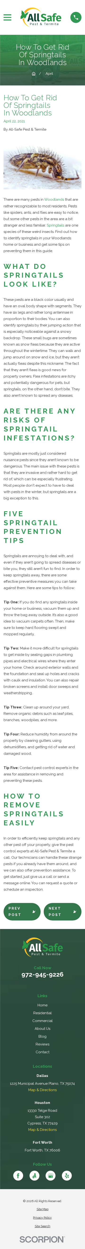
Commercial (42, 1021)
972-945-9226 (42, 974)
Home (42, 1005)
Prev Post (14, 911)
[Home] (41, 17)
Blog (42, 1036)
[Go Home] (33, 74)
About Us (42, 1029)
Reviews (42, 1044)
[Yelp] (67, 1176)
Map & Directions (42, 1090)
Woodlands (54, 199)
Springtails (55, 225)
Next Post (55, 911)
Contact (42, 1052)
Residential (42, 1013)
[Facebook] (18, 1176)
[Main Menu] (7, 17)
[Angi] (34, 1176)
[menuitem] (42, 1209)
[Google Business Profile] (50, 1176)
